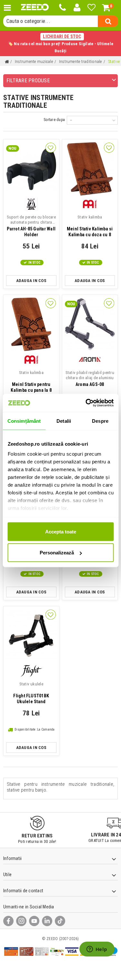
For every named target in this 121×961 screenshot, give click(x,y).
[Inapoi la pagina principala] (7, 62)
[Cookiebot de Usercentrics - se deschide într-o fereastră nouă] (86, 403)
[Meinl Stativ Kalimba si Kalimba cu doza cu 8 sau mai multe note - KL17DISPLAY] (90, 169)
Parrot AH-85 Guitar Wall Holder (31, 226)
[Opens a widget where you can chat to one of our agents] (97, 950)
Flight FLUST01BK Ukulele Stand (31, 693)
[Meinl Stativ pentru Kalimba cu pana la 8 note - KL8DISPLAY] (31, 324)
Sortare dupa (54, 119)
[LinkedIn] (47, 921)
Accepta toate (60, 531)
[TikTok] (60, 921)
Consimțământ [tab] (24, 420)
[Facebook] (8, 921)
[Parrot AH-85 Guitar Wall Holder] (31, 169)
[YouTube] (34, 921)
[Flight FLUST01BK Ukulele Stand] (31, 636)
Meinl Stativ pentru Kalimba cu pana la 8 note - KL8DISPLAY (31, 382)
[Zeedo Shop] (35, 7)
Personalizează (57, 552)
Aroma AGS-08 (90, 378)
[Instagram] (21, 921)
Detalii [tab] (63, 420)
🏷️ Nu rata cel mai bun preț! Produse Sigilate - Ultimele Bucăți (60, 43)
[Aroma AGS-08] (90, 324)
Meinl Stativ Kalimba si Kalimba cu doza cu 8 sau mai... (90, 226)
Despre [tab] (100, 420)
